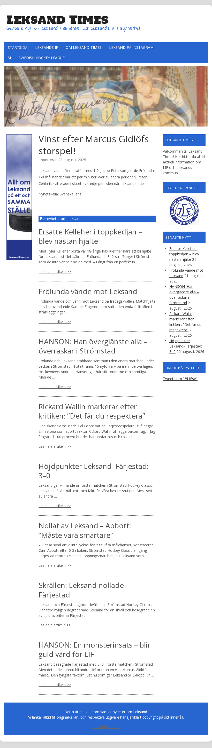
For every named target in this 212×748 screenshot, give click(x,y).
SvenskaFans (70, 194)
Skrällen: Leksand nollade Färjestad (81, 589)
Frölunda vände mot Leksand (88, 291)
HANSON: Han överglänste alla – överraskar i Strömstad (93, 346)
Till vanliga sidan (106, 726)
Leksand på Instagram (131, 47)
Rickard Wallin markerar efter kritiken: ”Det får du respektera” (92, 411)
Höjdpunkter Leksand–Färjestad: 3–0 (94, 470)
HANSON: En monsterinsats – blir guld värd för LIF (94, 649)
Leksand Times (57, 19)
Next (204, 95)
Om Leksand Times (83, 47)
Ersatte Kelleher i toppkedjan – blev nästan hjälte (90, 236)
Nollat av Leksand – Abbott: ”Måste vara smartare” (85, 530)
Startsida (17, 47)
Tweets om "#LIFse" (180, 378)
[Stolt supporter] (184, 210)
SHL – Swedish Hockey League (36, 57)
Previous (8, 95)
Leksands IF (46, 47)
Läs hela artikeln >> (55, 271)
